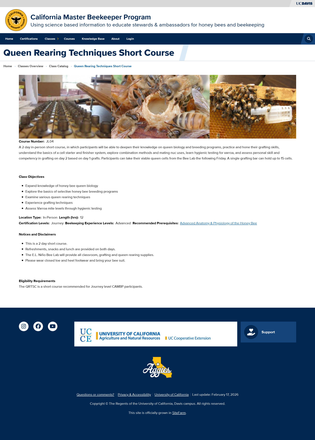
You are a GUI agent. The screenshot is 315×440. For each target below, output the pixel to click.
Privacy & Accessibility (134, 394)
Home (9, 39)
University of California (172, 394)
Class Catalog (58, 66)
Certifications (29, 39)
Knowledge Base (93, 39)
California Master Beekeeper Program (91, 17)
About (115, 39)
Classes (50, 39)
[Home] (16, 19)
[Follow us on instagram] (23, 326)
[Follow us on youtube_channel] (52, 326)
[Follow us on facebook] (38, 326)
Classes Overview (30, 66)
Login (130, 39)
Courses (69, 39)
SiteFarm (179, 412)
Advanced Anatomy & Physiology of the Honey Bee (218, 223)
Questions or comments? (95, 394)
